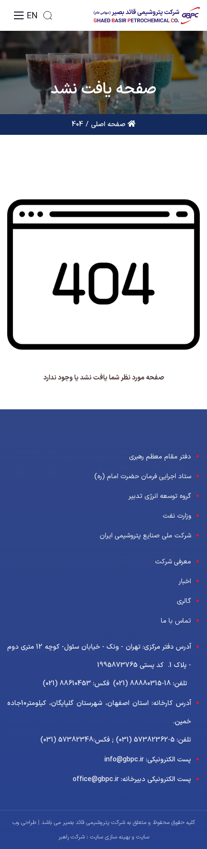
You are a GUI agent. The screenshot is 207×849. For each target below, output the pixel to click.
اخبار (185, 581)
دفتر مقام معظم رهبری (160, 457)
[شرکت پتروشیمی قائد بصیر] (146, 15)
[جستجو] (48, 15)
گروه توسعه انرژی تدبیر (160, 496)
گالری (184, 601)
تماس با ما (176, 621)
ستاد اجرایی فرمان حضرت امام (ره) (142, 476)
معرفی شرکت (173, 562)
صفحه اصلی (109, 124)
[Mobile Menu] (19, 15)
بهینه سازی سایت (109, 837)
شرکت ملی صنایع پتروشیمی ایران (145, 536)
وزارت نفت (177, 516)
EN (32, 16)
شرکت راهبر (71, 837)
